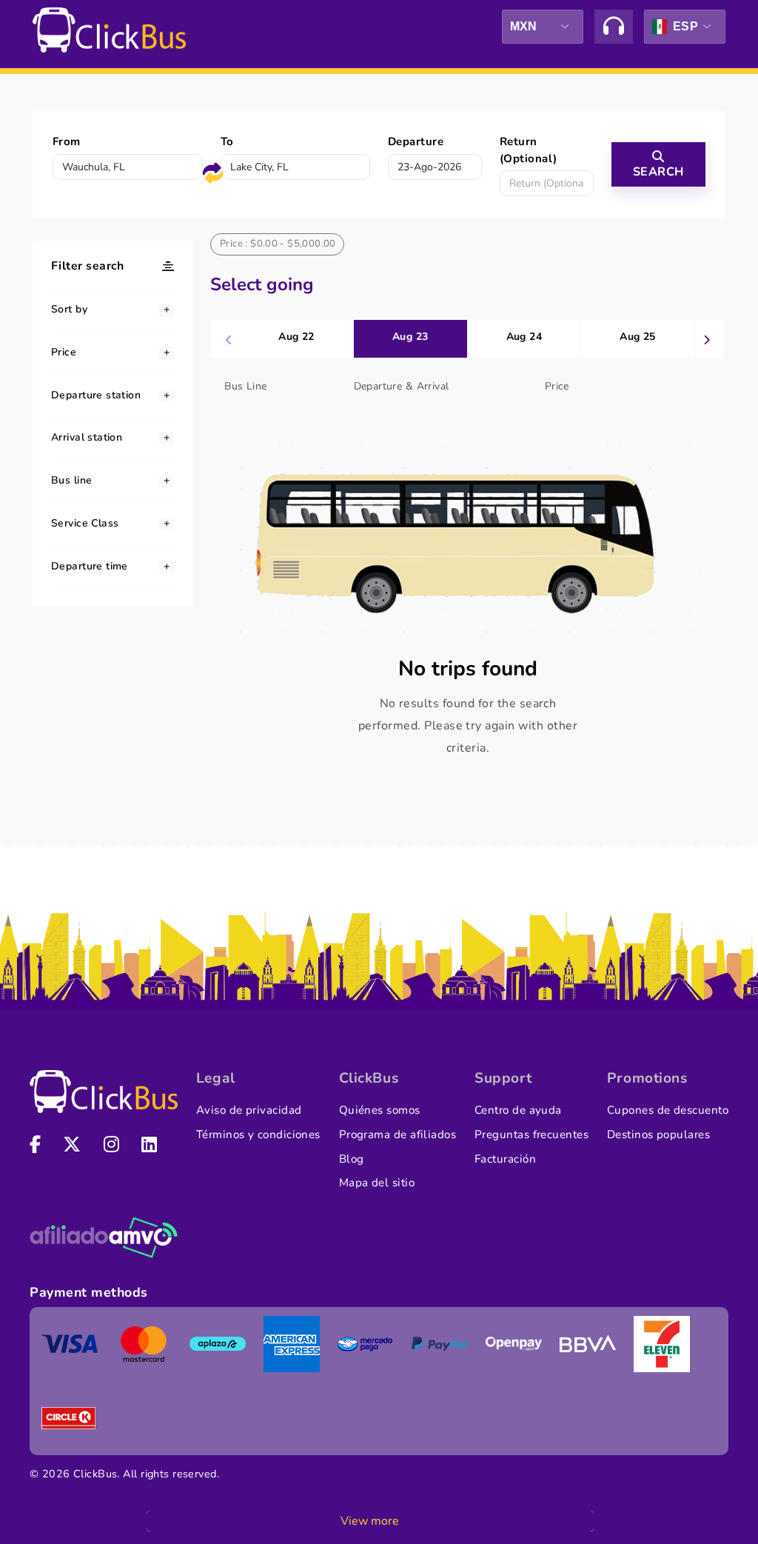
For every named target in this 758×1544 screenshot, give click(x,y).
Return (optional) (528, 150)
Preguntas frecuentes (531, 1134)
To (227, 141)
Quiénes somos (379, 1110)
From (67, 141)
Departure (415, 141)
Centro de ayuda (518, 1110)
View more (370, 1521)
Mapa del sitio (377, 1182)
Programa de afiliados (398, 1134)
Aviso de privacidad (249, 1110)
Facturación (505, 1159)
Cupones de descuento (667, 1110)
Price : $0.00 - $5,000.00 (278, 243)
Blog (351, 1159)
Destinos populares (658, 1134)
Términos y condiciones (258, 1134)
